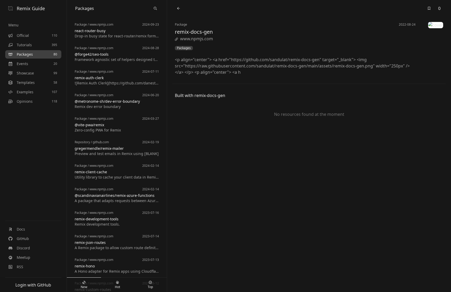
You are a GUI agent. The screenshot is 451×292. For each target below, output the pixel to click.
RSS (20, 266)
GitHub (23, 238)
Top (150, 287)
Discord (23, 247)
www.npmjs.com (196, 39)
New (84, 287)
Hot (117, 287)
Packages (184, 48)
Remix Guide (31, 8)
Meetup (23, 257)
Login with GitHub (33, 285)
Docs (21, 229)
